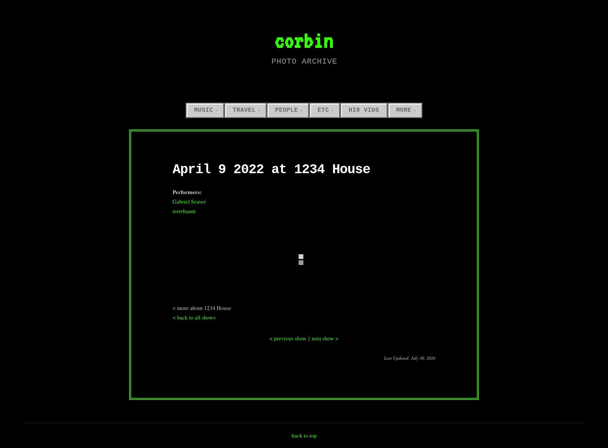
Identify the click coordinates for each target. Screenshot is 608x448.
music (203, 110)
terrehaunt (184, 211)
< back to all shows (194, 317)
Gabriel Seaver (189, 201)
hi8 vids (364, 110)
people (286, 110)
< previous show (288, 338)
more (403, 110)
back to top (304, 435)
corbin (304, 40)
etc (323, 110)
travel (244, 110)
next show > (325, 338)
